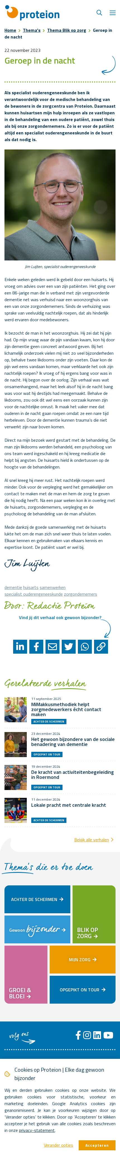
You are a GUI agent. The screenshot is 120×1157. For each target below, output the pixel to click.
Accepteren (97, 1145)
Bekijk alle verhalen (91, 839)
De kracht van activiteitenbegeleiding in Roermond (72, 774)
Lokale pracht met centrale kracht (68, 805)
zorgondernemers (80, 594)
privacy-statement (37, 1130)
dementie (13, 587)
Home (10, 30)
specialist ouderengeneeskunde (33, 594)
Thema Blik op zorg (66, 30)
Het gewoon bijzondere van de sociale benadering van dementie (73, 741)
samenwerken (53, 587)
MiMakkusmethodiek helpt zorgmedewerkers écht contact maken (66, 709)
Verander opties (58, 1145)
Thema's (31, 30)
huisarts (31, 587)
